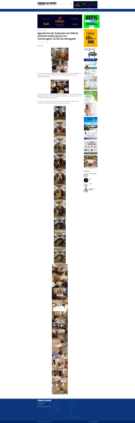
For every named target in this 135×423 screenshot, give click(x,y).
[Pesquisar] (71, 4)
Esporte (63, 10)
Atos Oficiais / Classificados (55, 10)
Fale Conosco (56, 409)
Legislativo (71, 409)
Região (46, 10)
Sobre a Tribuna (57, 406)
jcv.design (96, 421)
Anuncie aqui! (57, 408)
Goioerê (42, 10)
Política (77, 10)
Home (55, 405)
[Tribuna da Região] (46, 3)
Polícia (81, 10)
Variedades (90, 10)
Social (85, 10)
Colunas (72, 10)
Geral (68, 10)
